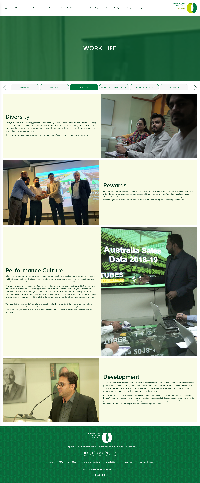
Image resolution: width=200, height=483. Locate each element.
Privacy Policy (128, 462)
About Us (32, 8)
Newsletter (25, 87)
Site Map (72, 462)
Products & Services (70, 8)
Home (18, 8)
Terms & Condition (90, 462)
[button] (195, 87)
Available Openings (144, 87)
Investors (49, 8)
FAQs (60, 462)
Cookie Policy (146, 462)
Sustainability (112, 8)
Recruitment (54, 87)
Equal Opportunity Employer (114, 87)
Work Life (84, 87)
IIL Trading (93, 8)
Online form (174, 87)
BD (103, 475)
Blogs (129, 8)
